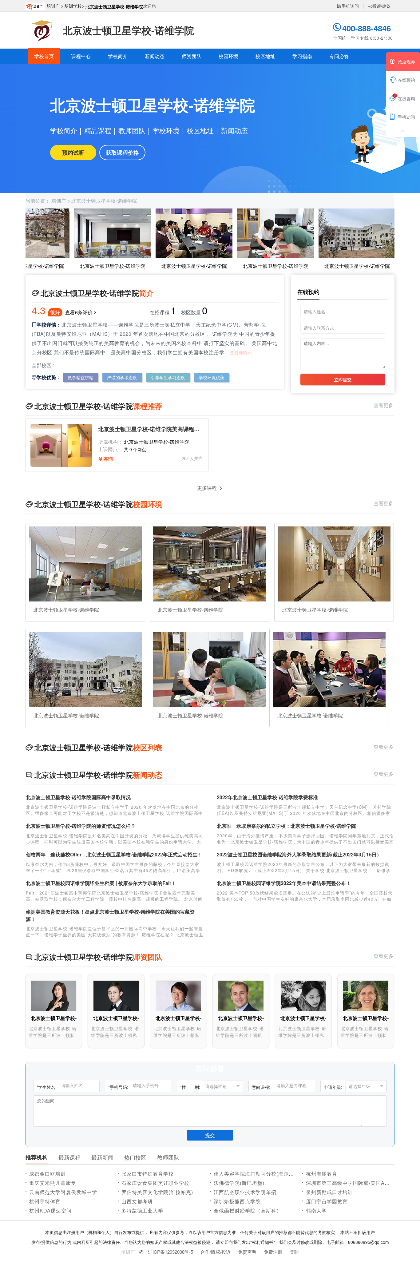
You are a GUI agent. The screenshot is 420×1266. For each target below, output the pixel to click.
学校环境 (166, 130)
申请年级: (333, 1087)
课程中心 (81, 56)
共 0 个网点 (135, 449)
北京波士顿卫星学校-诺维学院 (114, 6)
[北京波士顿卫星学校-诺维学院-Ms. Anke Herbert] (366, 995)
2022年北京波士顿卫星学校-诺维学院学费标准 (267, 797)
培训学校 (73, 6)
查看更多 (384, 405)
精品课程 (97, 130)
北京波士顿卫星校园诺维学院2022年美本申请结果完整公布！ (284, 883)
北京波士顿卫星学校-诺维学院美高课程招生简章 (150, 429)
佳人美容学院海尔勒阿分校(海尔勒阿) (257, 1173)
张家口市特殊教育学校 (147, 1173)
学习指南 (302, 56)
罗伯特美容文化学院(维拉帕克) (157, 1192)
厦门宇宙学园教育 (327, 1201)
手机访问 (348, 6)
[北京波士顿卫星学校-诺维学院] (42, 30)
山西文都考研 (137, 1201)
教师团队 (131, 130)
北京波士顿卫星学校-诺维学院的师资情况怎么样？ (81, 825)
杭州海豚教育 (321, 1173)
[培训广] (36, 6)
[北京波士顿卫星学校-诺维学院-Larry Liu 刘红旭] (116, 995)
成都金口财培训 (47, 1173)
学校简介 (118, 56)
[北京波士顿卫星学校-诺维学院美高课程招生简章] (61, 445)
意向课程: (261, 1087)
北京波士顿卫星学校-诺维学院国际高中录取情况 (78, 797)
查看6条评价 (79, 312)
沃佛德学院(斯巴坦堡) (239, 1182)
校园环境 (228, 56)
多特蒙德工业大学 (142, 1210)
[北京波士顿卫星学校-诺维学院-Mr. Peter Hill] (241, 995)
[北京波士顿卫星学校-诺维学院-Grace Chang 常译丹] (54, 995)
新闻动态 (154, 56)
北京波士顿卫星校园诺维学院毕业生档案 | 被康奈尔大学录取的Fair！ (101, 883)
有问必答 (339, 56)
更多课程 (207, 487)
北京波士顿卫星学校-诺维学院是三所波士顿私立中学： (53, 1035)
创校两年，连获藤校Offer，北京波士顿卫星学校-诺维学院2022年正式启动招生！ (114, 854)
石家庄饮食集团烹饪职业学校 (155, 1182)
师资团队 (191, 56)
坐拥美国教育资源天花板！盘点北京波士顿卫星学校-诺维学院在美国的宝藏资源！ (110, 915)
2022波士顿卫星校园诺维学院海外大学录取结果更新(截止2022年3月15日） (299, 854)
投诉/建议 (379, 6)
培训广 (53, 6)
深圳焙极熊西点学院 (237, 1201)
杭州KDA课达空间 (50, 1210)
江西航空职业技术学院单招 (245, 1192)
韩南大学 (316, 1210)
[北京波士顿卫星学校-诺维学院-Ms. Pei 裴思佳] (303, 995)
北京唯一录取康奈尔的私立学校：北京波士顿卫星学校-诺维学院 (286, 825)
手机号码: (118, 1087)
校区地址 (265, 56)
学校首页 (44, 56)
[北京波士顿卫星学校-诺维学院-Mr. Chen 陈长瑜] (178, 995)
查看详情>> (241, 352)
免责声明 (247, 1251)
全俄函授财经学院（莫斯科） (248, 1210)
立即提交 (342, 379)
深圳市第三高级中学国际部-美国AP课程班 (355, 1182)
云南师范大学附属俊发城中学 (63, 1192)
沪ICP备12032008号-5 (170, 1251)
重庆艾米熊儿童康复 (52, 1182)
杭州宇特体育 (45, 1201)
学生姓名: (47, 1087)
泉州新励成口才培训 (329, 1192)
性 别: (190, 1087)
